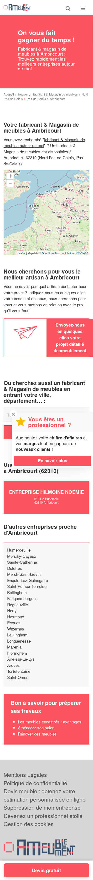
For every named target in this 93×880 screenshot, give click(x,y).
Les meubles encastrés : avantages (49, 722)
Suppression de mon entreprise (42, 807)
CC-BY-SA (82, 253)
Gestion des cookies (29, 824)
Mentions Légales (25, 775)
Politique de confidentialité (35, 783)
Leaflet (22, 253)
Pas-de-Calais (36, 98)
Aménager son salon (36, 728)
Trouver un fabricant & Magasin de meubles (48, 94)
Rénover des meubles (37, 734)
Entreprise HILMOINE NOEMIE (46, 491)
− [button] (10, 183)
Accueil (9, 94)
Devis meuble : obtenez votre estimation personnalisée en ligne (45, 795)
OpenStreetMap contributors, (59, 253)
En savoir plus (52, 460)
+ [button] (10, 176)
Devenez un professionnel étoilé (43, 816)
